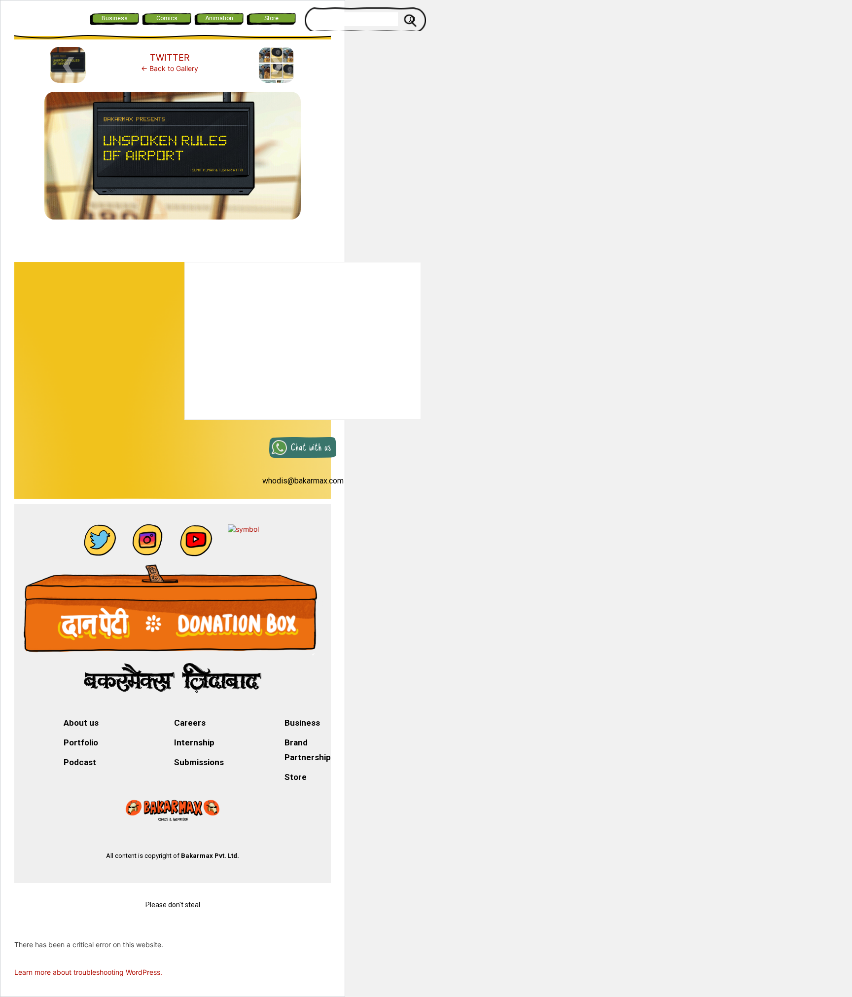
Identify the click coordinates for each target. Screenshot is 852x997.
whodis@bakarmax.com (303, 480)
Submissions (199, 762)
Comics (167, 18)
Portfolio (81, 742)
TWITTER (170, 57)
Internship (194, 742)
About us (81, 723)
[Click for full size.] (172, 159)
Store (271, 18)
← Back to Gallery (169, 68)
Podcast (80, 762)
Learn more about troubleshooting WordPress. (88, 972)
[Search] (411, 19)
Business (115, 18)
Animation (219, 18)
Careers (190, 723)
